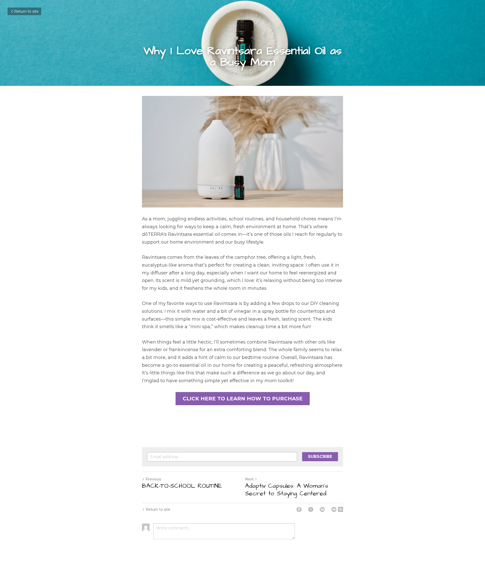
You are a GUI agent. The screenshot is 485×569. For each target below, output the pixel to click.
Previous (153, 479)
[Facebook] (299, 509)
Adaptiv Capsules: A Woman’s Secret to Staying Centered (286, 489)
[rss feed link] (340, 509)
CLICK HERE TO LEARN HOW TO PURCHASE (243, 399)
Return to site (26, 11)
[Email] (333, 509)
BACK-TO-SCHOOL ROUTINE (182, 486)
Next (249, 479)
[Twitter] (310, 509)
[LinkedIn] (322, 509)
